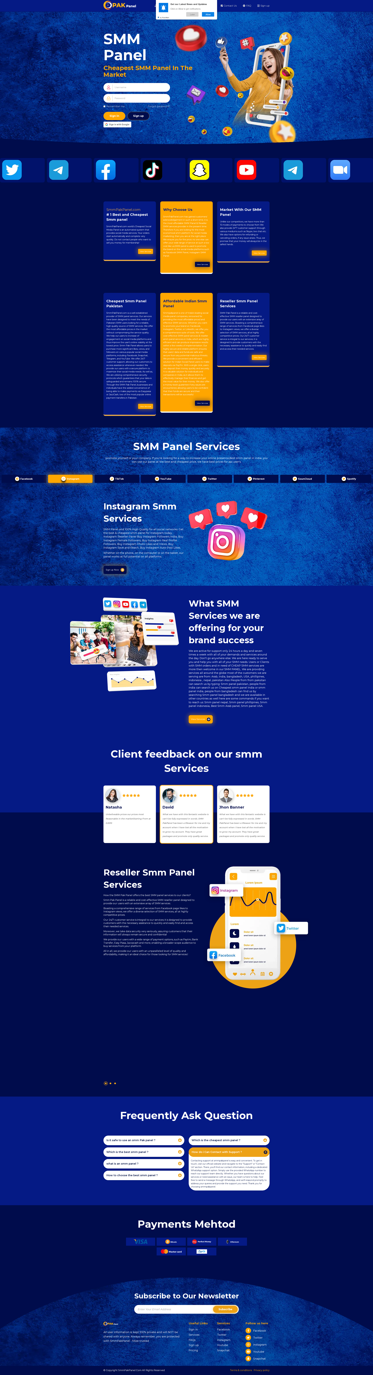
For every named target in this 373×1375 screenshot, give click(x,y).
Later (192, 14)
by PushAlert (164, 17)
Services (194, 1334)
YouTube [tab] (165, 479)
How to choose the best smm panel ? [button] (132, 1175)
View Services (145, 251)
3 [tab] (115, 1083)
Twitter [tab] (212, 479)
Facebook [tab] (26, 479)
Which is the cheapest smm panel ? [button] (216, 1140)
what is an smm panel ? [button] (122, 1163)
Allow (208, 14)
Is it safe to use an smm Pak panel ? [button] (130, 1140)
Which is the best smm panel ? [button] (127, 1152)
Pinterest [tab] (258, 479)
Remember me (115, 106)
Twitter (221, 1334)
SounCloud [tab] (304, 479)
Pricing (193, 1350)
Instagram (224, 1340)
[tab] (143, 1140)
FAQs (192, 1340)
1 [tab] (105, 1083)
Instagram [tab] (72, 479)
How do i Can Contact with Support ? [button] (217, 1152)
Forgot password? (159, 106)
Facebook (223, 1329)
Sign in (114, 116)
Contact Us (230, 5)
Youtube (222, 1345)
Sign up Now (112, 570)
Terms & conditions (241, 1370)
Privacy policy (262, 1370)
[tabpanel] (151, 971)
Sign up (265, 5)
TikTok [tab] (119, 479)
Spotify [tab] (351, 479)
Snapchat (223, 1350)
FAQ (248, 5)
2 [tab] (110, 1083)
